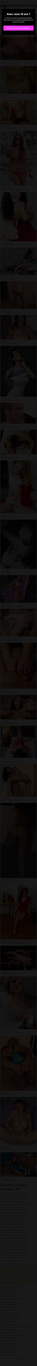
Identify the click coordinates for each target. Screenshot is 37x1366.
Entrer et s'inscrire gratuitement (18, 28)
